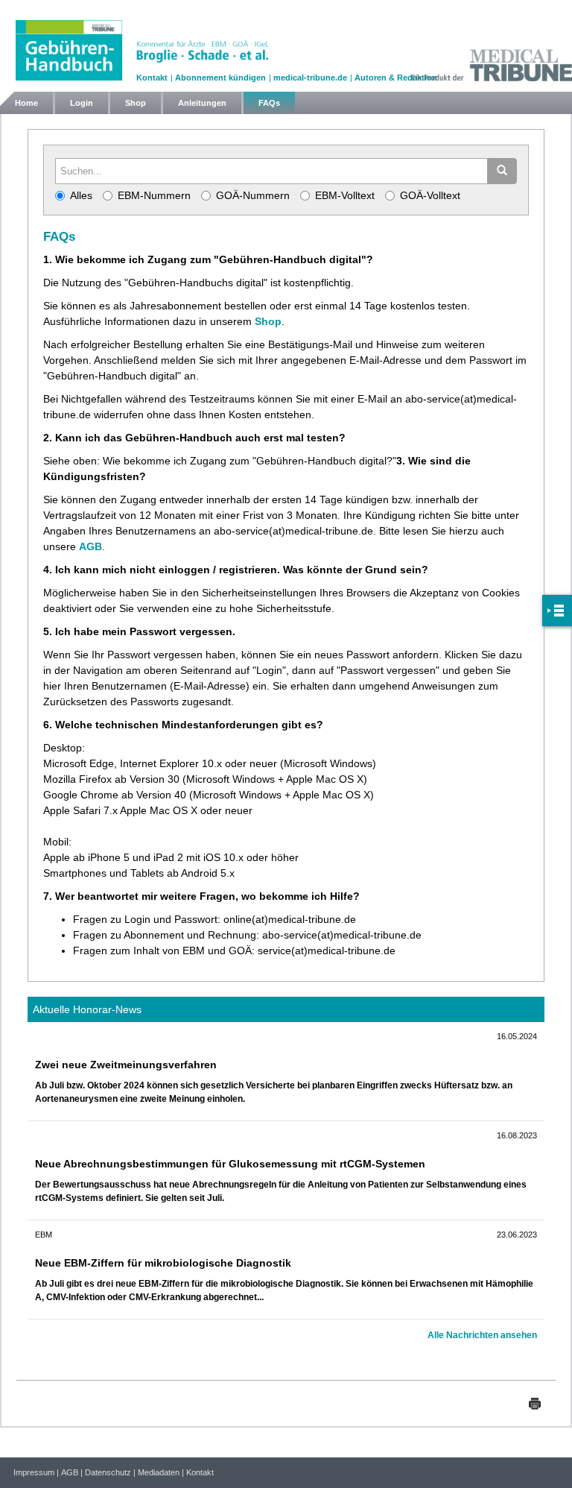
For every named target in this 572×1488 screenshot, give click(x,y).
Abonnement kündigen (220, 77)
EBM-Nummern (154, 195)
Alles (81, 195)
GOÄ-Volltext (430, 195)
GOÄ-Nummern (253, 195)
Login (81, 102)
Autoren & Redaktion (396, 77)
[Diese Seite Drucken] (535, 1403)
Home (26, 102)
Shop (135, 102)
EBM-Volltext (345, 195)
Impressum (33, 1472)
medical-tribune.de (310, 77)
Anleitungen (202, 102)
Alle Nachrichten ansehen (482, 1335)
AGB (90, 546)
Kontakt (152, 77)
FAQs (269, 102)
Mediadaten (158, 1472)
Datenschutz (108, 1472)
